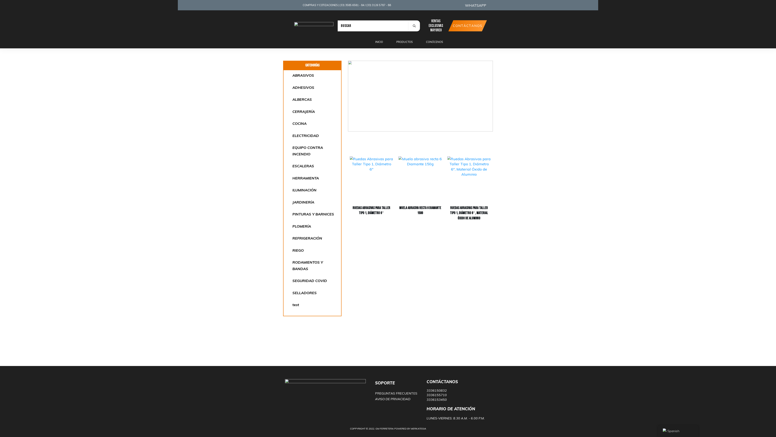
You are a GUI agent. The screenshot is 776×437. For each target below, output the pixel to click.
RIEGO (298, 250)
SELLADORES (304, 293)
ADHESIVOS (303, 87)
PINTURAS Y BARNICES (313, 214)
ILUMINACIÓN (304, 190)
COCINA (299, 123)
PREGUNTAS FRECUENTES (396, 393)
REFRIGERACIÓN (307, 238)
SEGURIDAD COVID (309, 280)
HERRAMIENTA (305, 178)
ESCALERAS (303, 166)
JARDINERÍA (303, 202)
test (295, 304)
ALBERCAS (302, 99)
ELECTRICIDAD (305, 135)
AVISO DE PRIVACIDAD (392, 399)
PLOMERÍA (301, 226)
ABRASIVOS (303, 75)
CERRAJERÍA (303, 111)
